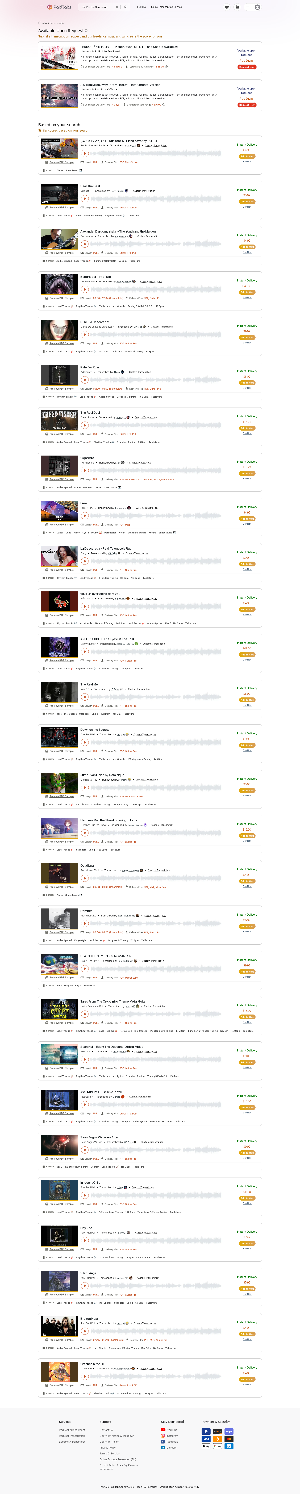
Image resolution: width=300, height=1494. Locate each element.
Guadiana (87, 866)
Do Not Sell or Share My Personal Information (119, 1467)
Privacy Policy (108, 1447)
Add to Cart (247, 156)
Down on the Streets (95, 730)
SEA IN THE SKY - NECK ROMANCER (105, 956)
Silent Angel (88, 1273)
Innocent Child (90, 1183)
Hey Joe (86, 1228)
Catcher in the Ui (92, 1364)
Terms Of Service (109, 1453)
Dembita (86, 911)
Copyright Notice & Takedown (117, 1435)
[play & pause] (85, 153)
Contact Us (106, 1430)
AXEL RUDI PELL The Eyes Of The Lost (107, 639)
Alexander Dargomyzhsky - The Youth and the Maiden (118, 231)
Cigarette (87, 458)
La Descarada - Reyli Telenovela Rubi (106, 548)
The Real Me (89, 684)
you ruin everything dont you (100, 594)
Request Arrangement (72, 1430)
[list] (248, 7)
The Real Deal (90, 413)
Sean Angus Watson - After (99, 1137)
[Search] (125, 7)
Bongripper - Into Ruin (95, 277)
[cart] (237, 7)
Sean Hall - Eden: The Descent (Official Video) (112, 1047)
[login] (257, 7)
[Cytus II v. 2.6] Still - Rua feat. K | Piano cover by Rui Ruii (118, 141)
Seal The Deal (90, 186)
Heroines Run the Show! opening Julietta (108, 820)
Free (83, 503)
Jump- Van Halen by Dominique (102, 775)
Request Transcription (72, 1435)
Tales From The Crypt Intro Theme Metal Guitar (113, 1001)
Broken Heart (89, 1319)
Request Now (247, 67)
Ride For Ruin (89, 367)
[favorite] (227, 7)
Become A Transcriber (72, 1441)
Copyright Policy (109, 1441)
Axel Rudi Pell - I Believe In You (101, 1092)
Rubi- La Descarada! (94, 322)
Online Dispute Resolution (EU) (118, 1459)
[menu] (41, 6)
